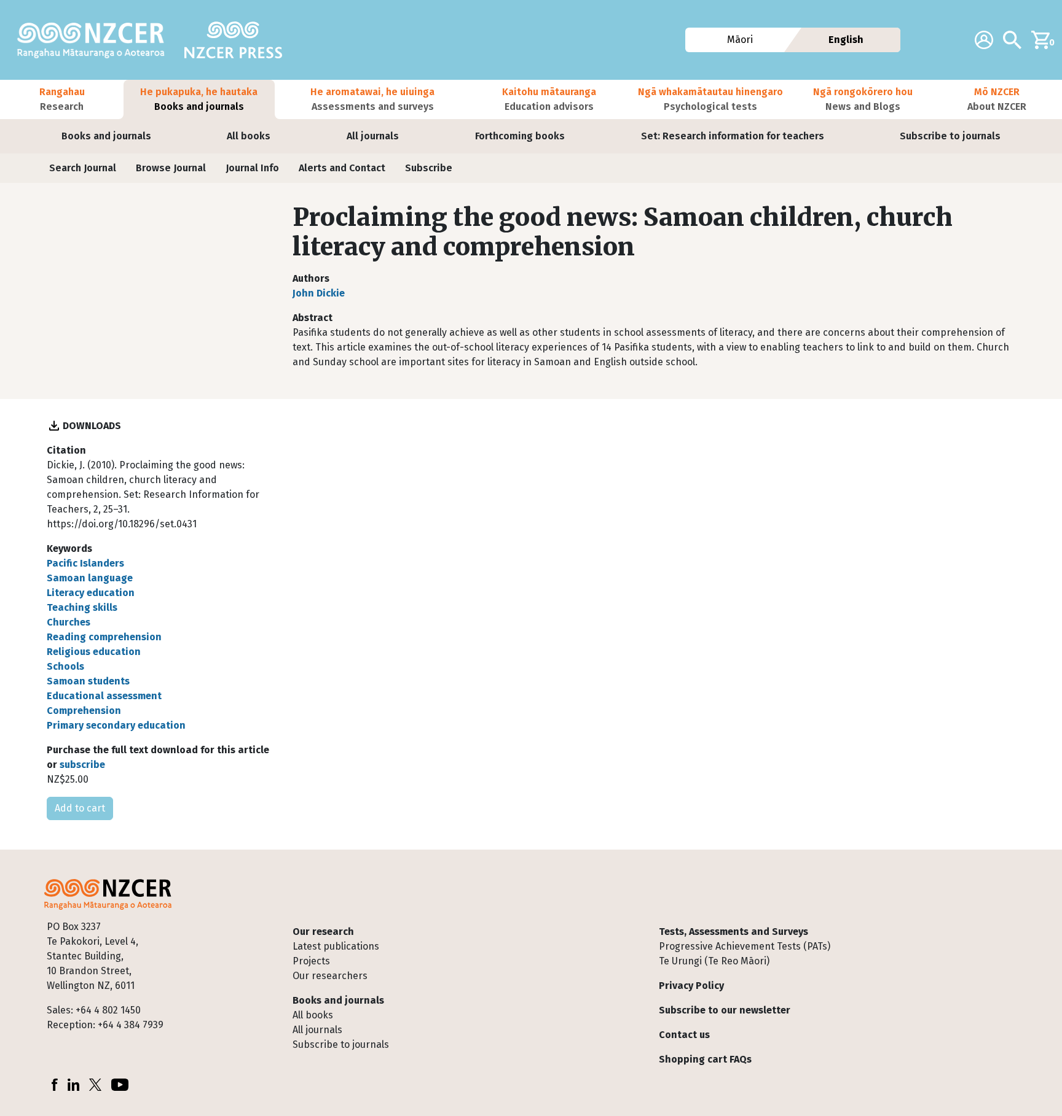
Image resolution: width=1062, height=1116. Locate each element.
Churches (68, 622)
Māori (739, 39)
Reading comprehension (104, 637)
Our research (323, 931)
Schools (65, 666)
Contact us (684, 1034)
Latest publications (336, 946)
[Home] (95, 39)
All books (248, 136)
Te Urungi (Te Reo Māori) (714, 961)
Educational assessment (104, 696)
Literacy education (91, 593)
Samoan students (88, 681)
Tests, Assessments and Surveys (733, 931)
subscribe (82, 764)
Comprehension (84, 710)
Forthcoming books (520, 136)
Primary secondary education (116, 725)
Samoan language (90, 578)
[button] (62, 99)
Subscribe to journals (950, 136)
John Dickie (319, 293)
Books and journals (106, 136)
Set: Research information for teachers (732, 136)
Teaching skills (82, 607)
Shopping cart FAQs (705, 1059)
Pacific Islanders (85, 563)
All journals (373, 136)
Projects (311, 961)
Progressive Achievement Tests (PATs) (744, 946)
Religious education (94, 651)
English (845, 39)
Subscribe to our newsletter (724, 1010)
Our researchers (330, 976)
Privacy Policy (691, 985)
